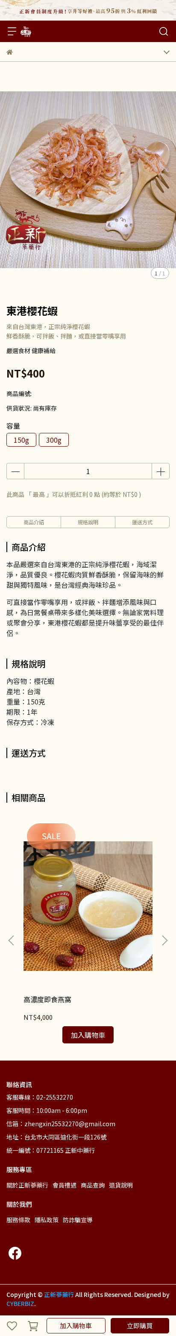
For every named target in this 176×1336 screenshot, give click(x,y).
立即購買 (140, 1325)
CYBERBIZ (20, 1303)
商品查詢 (93, 1185)
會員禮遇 (64, 1185)
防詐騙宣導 (78, 1219)
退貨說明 (121, 1185)
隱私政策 (47, 1219)
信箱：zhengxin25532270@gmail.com (60, 1123)
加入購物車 (76, 1325)
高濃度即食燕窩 (47, 999)
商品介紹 (33, 522)
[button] (164, 940)
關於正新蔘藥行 (27, 1185)
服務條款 (18, 1219)
